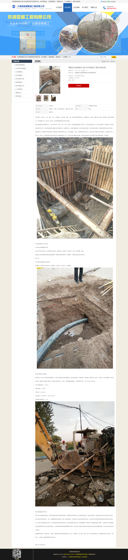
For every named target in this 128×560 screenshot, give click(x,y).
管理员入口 (80, 557)
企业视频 (76, 7)
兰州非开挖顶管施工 (20, 68)
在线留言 (78, 85)
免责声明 (75, 557)
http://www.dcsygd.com (40, 544)
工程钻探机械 (83, 72)
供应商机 (68, 7)
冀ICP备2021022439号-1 (69, 554)
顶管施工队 (18, 92)
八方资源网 (70, 557)
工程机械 (76, 72)
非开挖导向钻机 (91, 72)
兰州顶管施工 (19, 72)
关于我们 (85, 7)
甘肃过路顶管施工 (20, 65)
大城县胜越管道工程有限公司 (82, 554)
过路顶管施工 (19, 82)
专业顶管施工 (19, 75)
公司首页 (59, 7)
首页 (108, 61)
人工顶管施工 (19, 89)
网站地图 (85, 557)
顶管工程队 (18, 96)
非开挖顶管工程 (19, 78)
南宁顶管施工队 (19, 85)
